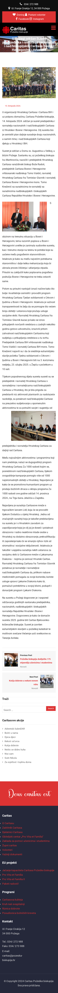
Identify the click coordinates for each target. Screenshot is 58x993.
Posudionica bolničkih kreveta (19, 913)
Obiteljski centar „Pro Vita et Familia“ (22, 836)
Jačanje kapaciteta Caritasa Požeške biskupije (28, 870)
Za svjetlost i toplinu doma (18, 762)
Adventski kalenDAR (15, 728)
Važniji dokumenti (12, 854)
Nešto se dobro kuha (15, 749)
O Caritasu (8, 823)
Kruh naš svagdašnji (13, 904)
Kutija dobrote (12, 745)
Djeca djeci (10, 737)
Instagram (38, 19)
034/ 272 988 (31, 4)
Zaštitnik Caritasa (12, 827)
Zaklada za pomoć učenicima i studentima (26, 840)
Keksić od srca (12, 741)
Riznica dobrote (11, 908)
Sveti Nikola (11, 758)
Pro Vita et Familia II (13, 879)
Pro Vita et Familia (12, 874)
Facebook (24, 19)
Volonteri (7, 849)
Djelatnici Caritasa (12, 832)
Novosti (50, 106)
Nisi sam (9, 753)
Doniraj (21, 14)
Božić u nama (11, 733)
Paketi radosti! (10, 883)
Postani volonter (36, 14)
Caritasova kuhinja (12, 899)
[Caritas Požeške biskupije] (15, 30)
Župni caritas (9, 845)
